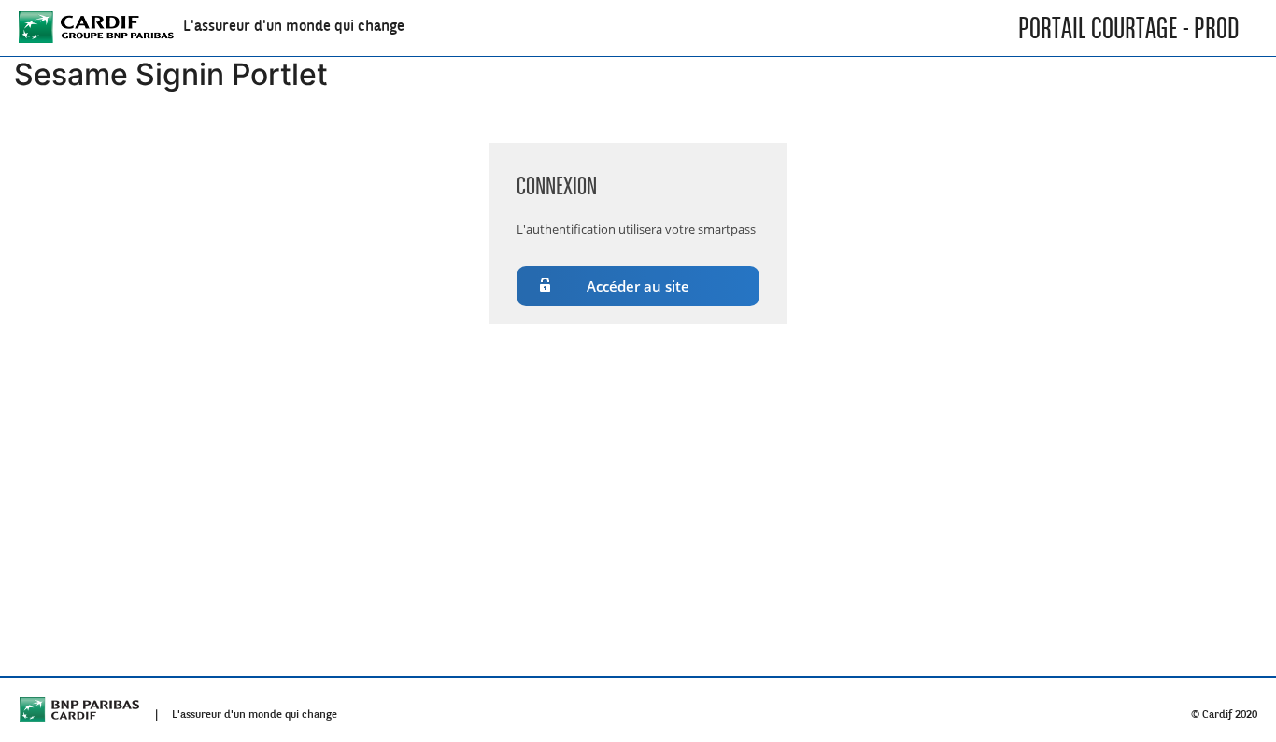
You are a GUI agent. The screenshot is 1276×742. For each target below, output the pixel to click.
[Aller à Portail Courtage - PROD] (96, 28)
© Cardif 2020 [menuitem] (1224, 709)
